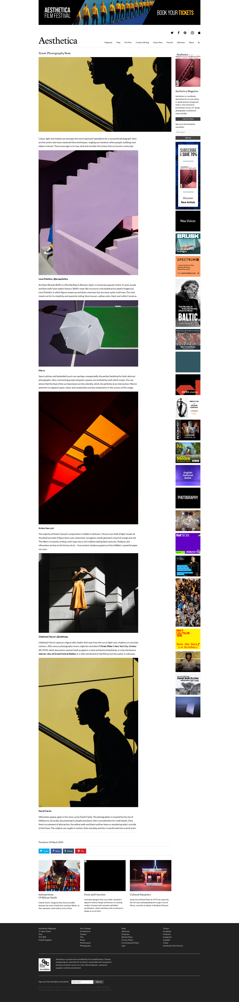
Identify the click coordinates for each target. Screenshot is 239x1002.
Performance (85, 943)
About (191, 42)
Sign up (188, 138)
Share (57, 851)
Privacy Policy (127, 940)
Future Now (158, 42)
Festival (170, 42)
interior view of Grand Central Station (57, 654)
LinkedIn (166, 940)
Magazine (108, 42)
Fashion (83, 934)
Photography (85, 946)
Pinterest (167, 934)
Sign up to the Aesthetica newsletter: (54, 982)
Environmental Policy (130, 943)
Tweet (45, 851)
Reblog (69, 851)
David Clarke (45, 811)
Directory (125, 934)
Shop (118, 42)
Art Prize (128, 42)
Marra (42, 370)
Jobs (123, 946)
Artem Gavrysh (46, 528)
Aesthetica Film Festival (173, 946)
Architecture (85, 931)
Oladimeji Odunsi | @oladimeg (53, 636)
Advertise (181, 42)
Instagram (167, 937)
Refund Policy (127, 937)
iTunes (165, 943)
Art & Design (85, 928)
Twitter (166, 928)
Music (82, 940)
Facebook (167, 931)
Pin (82, 851)
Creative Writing (142, 42)
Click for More (188, 119)
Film (82, 937)
